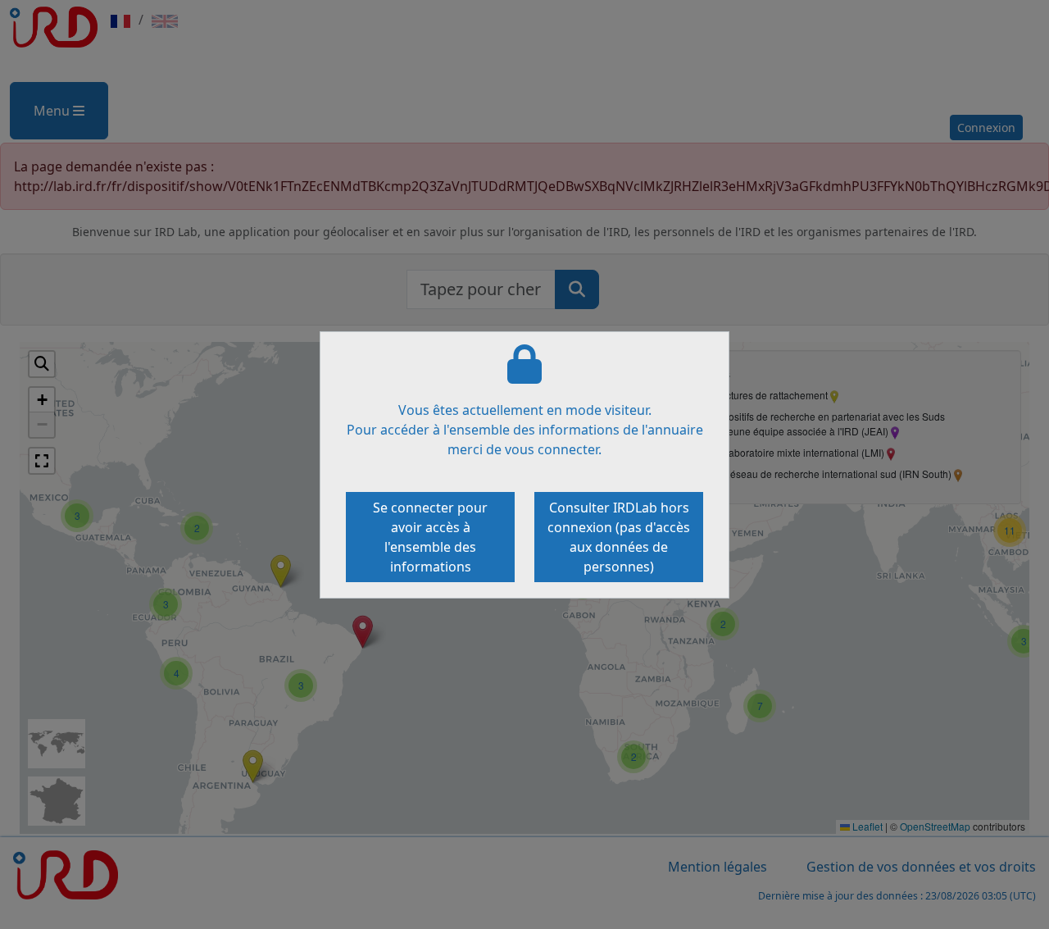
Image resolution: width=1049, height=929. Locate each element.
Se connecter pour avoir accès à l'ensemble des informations (430, 537)
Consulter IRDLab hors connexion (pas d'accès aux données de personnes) (618, 537)
